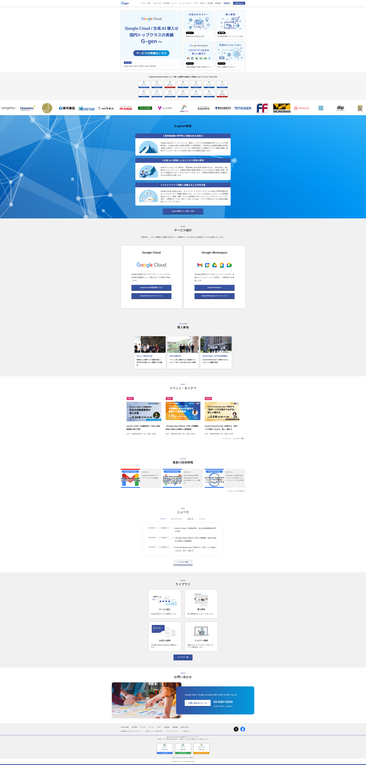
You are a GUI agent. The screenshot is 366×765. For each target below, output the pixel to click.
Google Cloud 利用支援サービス (151, 287)
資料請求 (227, 3)
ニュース (174, 3)
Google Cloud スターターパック (151, 296)
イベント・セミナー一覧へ (235, 438)
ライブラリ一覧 (183, 657)
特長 (148, 3)
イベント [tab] (202, 519)
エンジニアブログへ (237, 491)
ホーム (143, 3)
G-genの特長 (125, 727)
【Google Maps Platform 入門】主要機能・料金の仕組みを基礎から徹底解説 (195, 539)
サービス (159, 3)
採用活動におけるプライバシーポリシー (131, 731)
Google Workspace (215, 287)
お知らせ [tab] (190, 519)
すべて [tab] (163, 519)
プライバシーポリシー (172, 731)
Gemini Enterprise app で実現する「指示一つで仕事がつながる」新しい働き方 (195, 548)
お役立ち (202, 3)
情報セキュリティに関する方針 (154, 731)
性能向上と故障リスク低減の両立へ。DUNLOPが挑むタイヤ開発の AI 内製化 (150, 362)
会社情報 (210, 3)
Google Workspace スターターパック (214, 296)
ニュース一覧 (183, 562)
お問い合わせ (239, 3)
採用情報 (218, 3)
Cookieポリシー (187, 731)
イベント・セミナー (185, 3)
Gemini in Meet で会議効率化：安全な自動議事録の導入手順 (195, 529)
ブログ (196, 3)
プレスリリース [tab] (176, 519)
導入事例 (166, 3)
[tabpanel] (183, 539)
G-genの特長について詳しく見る (183, 211)
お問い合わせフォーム (197, 703)
